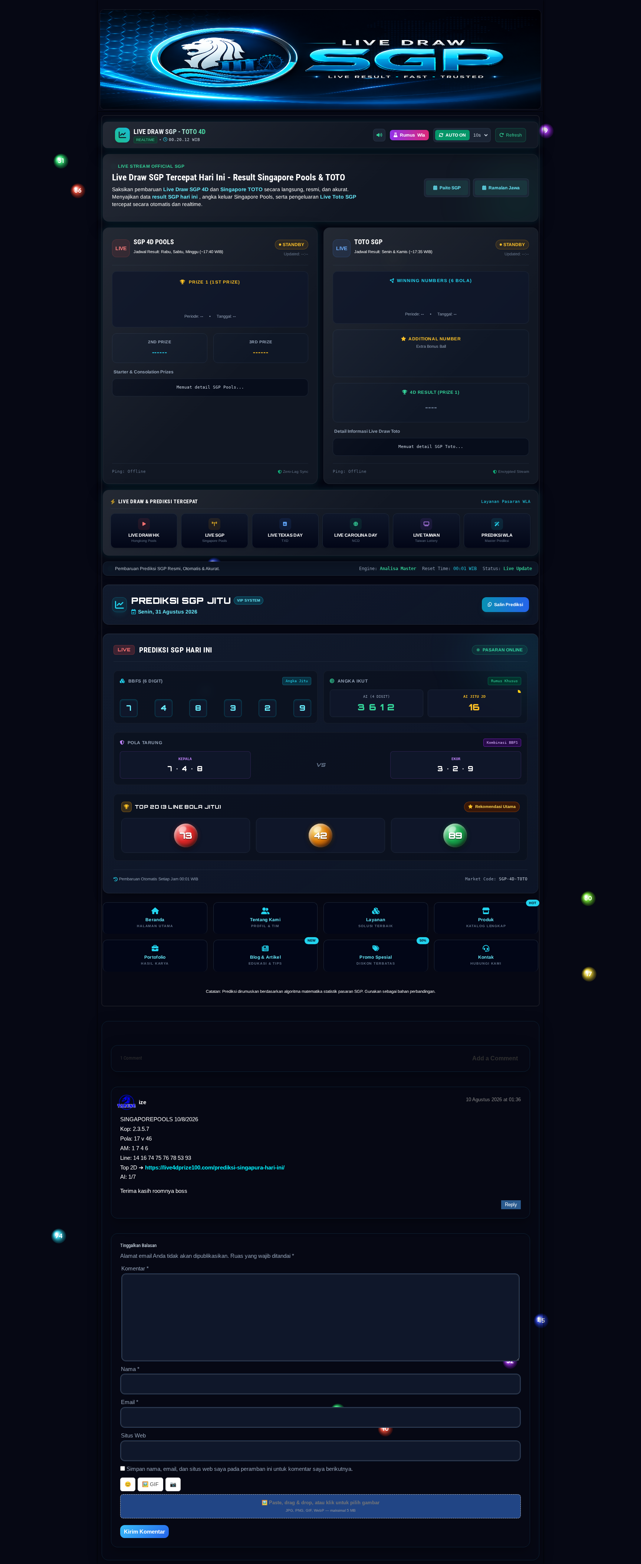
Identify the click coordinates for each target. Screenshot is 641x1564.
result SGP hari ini (175, 197)
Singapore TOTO (242, 189)
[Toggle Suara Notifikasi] (379, 135)
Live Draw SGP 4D (186, 189)
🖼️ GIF (150, 1484)
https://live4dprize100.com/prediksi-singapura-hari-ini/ (215, 1167)
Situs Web (133, 1435)
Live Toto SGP (338, 197)
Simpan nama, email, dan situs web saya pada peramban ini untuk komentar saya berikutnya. (239, 1469)
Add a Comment (495, 1058)
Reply (511, 1204)
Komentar (135, 1268)
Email (129, 1402)
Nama (130, 1369)
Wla (412, 135)
